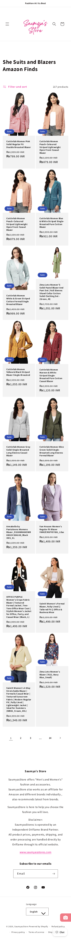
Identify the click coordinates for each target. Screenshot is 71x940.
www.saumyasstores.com (36, 852)
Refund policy (58, 926)
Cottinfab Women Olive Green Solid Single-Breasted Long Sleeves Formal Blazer (52, 451)
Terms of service (36, 932)
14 (50, 738)
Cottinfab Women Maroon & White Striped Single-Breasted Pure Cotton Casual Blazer (51, 375)
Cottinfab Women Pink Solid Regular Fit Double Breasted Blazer (18, 144)
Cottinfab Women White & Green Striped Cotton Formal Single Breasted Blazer (18, 300)
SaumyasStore (21, 926)
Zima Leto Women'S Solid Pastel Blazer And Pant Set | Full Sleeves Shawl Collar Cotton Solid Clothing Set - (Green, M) (52, 291)
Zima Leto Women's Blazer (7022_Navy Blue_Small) (50, 674)
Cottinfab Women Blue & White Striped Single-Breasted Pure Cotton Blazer (52, 222)
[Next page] (60, 738)
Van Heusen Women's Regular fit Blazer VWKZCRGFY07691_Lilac (52, 529)
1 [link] (11, 738)
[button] (7, 24)
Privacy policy (18, 932)
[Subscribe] (54, 873)
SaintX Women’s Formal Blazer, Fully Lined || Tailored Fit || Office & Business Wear (52, 608)
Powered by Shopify (38, 926)
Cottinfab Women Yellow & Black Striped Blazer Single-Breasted (18, 372)
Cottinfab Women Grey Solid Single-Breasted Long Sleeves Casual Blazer (18, 451)
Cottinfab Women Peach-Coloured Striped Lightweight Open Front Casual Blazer (50, 147)
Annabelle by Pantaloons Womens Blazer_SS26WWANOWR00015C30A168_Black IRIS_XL (18, 532)
